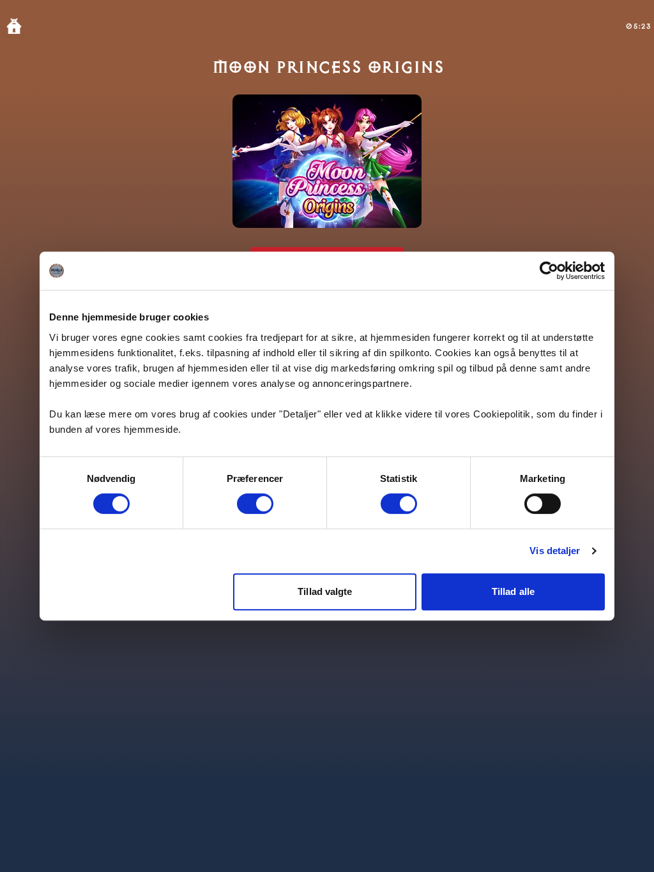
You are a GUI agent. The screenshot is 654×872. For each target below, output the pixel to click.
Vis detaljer (554, 550)
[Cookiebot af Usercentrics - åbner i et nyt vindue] (549, 270)
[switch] (255, 503)
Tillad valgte (325, 591)
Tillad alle (513, 591)
